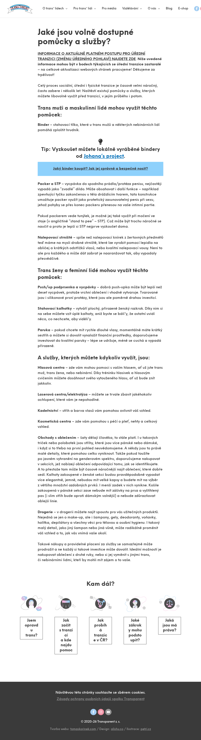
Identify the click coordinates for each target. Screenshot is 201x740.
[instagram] (101, 712)
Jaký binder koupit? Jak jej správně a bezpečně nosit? (100, 169)
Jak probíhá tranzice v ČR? (100, 630)
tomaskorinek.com (83, 729)
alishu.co (117, 729)
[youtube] (108, 712)
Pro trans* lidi (82, 8)
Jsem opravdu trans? (31, 628)
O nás (152, 8)
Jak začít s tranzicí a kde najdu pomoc (66, 635)
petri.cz (146, 729)
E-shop (183, 8)
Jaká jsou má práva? (170, 626)
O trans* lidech (53, 8)
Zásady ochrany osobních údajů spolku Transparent (100, 699)
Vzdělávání (130, 8)
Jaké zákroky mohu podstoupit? (135, 630)
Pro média (109, 8)
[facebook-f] (196, 8)
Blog (169, 8)
